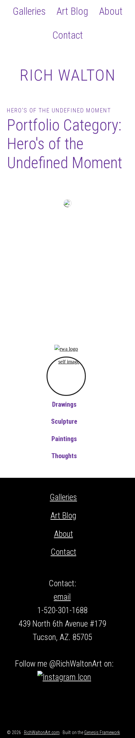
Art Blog (63, 515)
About (63, 534)
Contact (63, 552)
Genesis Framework (102, 732)
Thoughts (64, 456)
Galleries (63, 497)
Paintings (64, 439)
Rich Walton (68, 75)
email (62, 597)
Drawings (64, 404)
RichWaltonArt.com (42, 732)
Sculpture (64, 421)
